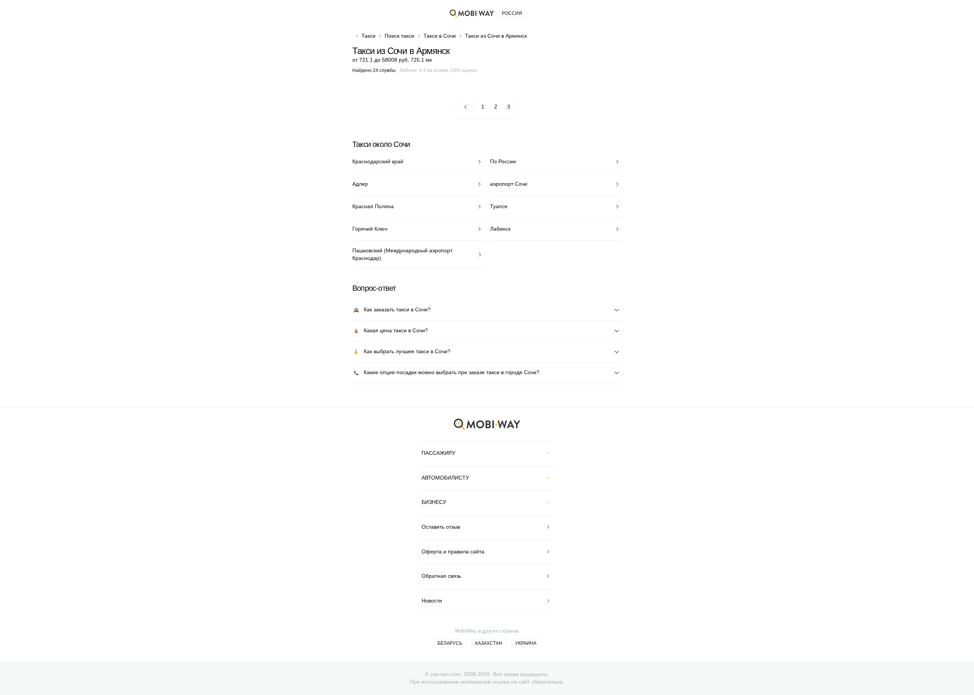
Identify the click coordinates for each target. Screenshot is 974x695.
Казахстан (488, 643)
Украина (525, 643)
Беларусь (450, 643)
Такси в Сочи (439, 36)
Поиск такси (399, 36)
